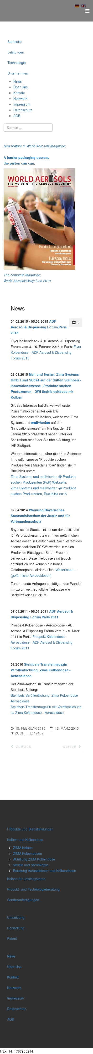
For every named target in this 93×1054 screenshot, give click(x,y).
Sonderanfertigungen (23, 899)
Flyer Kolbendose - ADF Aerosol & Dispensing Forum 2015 (46, 352)
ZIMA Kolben (23, 847)
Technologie (16, 62)
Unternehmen (17, 73)
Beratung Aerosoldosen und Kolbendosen (44, 870)
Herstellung (15, 928)
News (17, 81)
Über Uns (20, 87)
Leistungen (15, 52)
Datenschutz (22, 109)
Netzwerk (20, 98)
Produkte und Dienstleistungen (30, 829)
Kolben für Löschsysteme (26, 878)
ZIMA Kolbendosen (27, 853)
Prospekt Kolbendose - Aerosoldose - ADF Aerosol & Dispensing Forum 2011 (41, 642)
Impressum (21, 104)
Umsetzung (15, 917)
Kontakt (19, 92)
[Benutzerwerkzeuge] (75, 322)
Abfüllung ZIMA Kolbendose (34, 859)
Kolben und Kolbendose (25, 839)
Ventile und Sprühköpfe (30, 864)
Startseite (14, 41)
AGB (16, 115)
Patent (12, 938)
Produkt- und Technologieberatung (33, 889)
